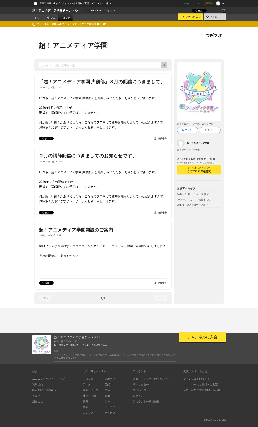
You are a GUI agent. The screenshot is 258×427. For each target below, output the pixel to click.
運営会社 (37, 401)
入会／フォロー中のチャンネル (151, 378)
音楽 (85, 407)
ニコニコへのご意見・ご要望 (200, 384)
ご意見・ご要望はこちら (94, 345)
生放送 (56, 3)
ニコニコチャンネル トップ (48, 378)
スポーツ (110, 378)
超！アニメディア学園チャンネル (55, 10)
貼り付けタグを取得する (66, 345)
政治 (107, 395)
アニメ (87, 384)
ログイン (187, 3)
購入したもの (141, 384)
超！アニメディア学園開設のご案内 (76, 229)
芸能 (107, 384)
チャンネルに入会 (190, 16)
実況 (86, 3)
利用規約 (37, 384)
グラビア (110, 412)
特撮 (85, 401)
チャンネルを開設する (196, 378)
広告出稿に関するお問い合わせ (201, 390)
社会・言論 (89, 395)
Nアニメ (95, 3)
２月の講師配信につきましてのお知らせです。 (88, 155)
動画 (42, 3)
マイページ (139, 390)
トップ (38, 17)
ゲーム (109, 401)
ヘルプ (36, 395)
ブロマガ (65, 17)
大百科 (79, 3)
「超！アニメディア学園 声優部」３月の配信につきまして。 (102, 81)
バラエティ (111, 407)
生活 (107, 390)
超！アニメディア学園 (73, 45)
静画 (49, 3)
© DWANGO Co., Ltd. (215, 419)
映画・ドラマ (91, 390)
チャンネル (67, 3)
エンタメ (107, 10)
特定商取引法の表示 (44, 390)
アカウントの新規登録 (146, 401)
